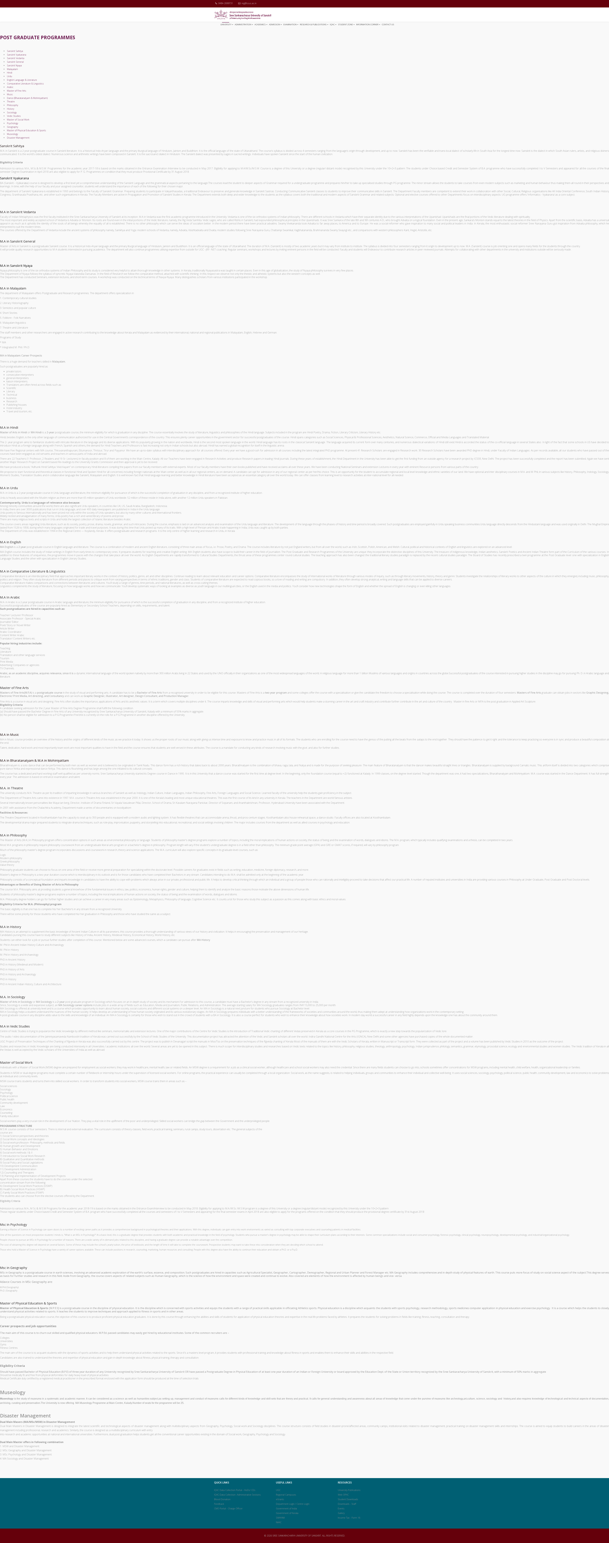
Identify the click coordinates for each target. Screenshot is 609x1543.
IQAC (332, 24)
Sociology (11, 112)
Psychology (12, 123)
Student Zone (345, 24)
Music (9, 94)
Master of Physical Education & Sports (26, 130)
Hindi (9, 72)
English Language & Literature (21, 79)
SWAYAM (280, 1517)
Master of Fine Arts (16, 90)
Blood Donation (222, 1499)
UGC (278, 1490)
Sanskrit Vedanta (15, 58)
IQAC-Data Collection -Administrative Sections (237, 1494)
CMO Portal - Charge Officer (228, 1508)
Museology (12, 134)
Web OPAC (343, 1494)
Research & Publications (313, 24)
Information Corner (367, 24)
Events (341, 1508)
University (225, 24)
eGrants (280, 1499)
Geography (12, 126)
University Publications (349, 1490)
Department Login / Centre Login (292, 1503)
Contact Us (388, 24)
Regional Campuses (286, 1494)
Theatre (10, 101)
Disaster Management (17, 137)
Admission (274, 24)
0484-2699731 (225, 3)
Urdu (9, 76)
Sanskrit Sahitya (14, 51)
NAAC (279, 1522)
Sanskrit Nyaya (14, 65)
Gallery (341, 1513)
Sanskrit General (15, 61)
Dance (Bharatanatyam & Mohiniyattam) (27, 98)
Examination (290, 24)
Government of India (286, 1508)
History (10, 108)
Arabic (9, 87)
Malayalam (12, 69)
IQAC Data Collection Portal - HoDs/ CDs (234, 1490)
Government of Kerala (287, 1513)
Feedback (219, 1503)
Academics (260, 24)
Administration (243, 24)
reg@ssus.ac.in (249, 3)
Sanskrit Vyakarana (16, 54)
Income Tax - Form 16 (349, 1517)
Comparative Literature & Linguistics (25, 83)
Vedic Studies (13, 115)
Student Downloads (348, 1499)
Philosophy (12, 105)
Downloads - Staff (347, 1503)
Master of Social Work (17, 119)
